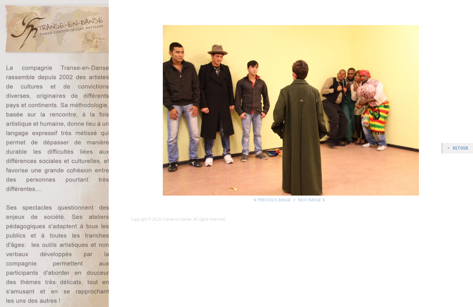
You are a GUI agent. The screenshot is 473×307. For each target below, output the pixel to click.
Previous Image (274, 200)
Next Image (309, 200)
